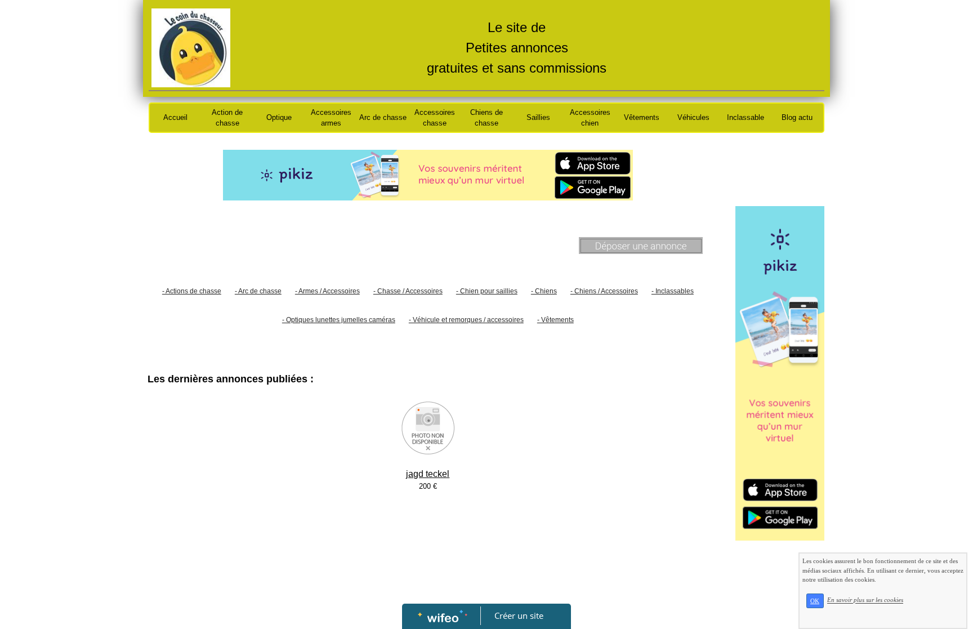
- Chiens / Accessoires (604, 291)
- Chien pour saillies (486, 291)
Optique (279, 117)
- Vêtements (555, 320)
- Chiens (544, 291)
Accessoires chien (590, 118)
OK (814, 600)
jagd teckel (427, 474)
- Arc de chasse (258, 291)
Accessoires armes (331, 118)
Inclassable (745, 117)
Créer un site (518, 615)
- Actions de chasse (191, 291)
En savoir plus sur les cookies (865, 600)
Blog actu (797, 117)
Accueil (175, 117)
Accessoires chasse (434, 118)
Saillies (538, 117)
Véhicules (693, 117)
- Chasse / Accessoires (408, 291)
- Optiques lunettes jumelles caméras (338, 320)
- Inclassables (672, 291)
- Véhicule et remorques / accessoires (466, 320)
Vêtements (641, 117)
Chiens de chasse (486, 118)
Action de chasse (227, 118)
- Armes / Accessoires (327, 291)
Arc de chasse (383, 117)
